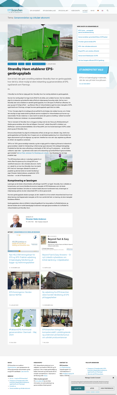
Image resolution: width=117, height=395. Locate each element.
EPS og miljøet (63, 10)
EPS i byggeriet (35, 10)
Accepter (77, 388)
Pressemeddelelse (39, 64)
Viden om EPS (75, 10)
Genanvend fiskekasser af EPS (88, 56)
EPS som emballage (49, 10)
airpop (45, 375)
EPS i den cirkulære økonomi (87, 46)
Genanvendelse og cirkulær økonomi (32, 17)
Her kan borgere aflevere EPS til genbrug (91, 60)
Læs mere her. (25, 371)
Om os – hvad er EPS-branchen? (19, 378)
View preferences (107, 388)
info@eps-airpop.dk (68, 373)
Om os (92, 10)
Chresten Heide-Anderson (36, 219)
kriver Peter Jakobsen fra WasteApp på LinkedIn (33, 153)
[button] (113, 378)
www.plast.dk (39, 381)
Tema (11, 17)
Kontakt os (13, 386)
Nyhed (28, 64)
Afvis (92, 388)
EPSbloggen (12, 64)
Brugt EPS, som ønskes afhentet (88, 51)
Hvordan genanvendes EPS (87, 42)
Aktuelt (85, 10)
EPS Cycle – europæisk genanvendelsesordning (86, 31)
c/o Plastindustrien (65, 367)
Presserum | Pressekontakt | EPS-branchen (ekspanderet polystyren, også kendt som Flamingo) (19, 382)
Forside (21, 64)
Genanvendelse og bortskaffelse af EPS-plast (92, 37)
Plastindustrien (12, 367)
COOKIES (88, 391)
